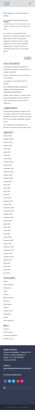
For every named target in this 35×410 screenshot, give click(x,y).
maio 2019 (7, 270)
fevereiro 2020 (8, 240)
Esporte (6, 294)
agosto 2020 (8, 221)
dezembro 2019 (9, 247)
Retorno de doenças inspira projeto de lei (17, 127)
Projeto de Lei (8, 311)
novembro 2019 (9, 250)
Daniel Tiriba (9, 24)
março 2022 (7, 159)
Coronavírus (8, 288)
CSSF (5, 291)
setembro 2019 (8, 257)
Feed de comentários (11, 335)
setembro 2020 (8, 217)
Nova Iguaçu (8, 304)
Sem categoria (8, 320)
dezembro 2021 (9, 168)
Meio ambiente (8, 298)
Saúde (6, 317)
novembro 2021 (9, 172)
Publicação (7, 314)
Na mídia (6, 301)
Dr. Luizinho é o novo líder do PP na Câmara (16, 21)
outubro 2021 (8, 175)
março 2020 (7, 237)
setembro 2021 (8, 178)
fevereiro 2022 (8, 162)
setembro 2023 (8, 139)
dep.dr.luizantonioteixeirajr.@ (13, 368)
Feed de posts (8, 332)
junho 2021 (7, 188)
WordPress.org (9, 339)
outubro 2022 (8, 142)
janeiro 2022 (8, 165)
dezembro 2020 (9, 208)
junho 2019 (7, 266)
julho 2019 (7, 263)
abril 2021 (7, 194)
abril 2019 (7, 273)
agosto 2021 (8, 181)
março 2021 (7, 198)
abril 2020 (7, 234)
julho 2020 (7, 224)
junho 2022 (7, 152)
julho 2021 (7, 185)
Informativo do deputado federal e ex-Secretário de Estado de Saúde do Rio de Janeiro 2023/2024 (17, 69)
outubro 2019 (8, 253)
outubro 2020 (8, 214)
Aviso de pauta (8, 284)
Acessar (6, 329)
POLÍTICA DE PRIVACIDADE (12, 375)
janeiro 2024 (8, 136)
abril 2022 (7, 155)
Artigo (6, 281)
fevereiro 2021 (8, 201)
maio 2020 (7, 230)
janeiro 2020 (8, 243)
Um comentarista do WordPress (14, 125)
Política (6, 307)
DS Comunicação (23, 407)
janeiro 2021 (8, 204)
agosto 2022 (8, 145)
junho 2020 (7, 227)
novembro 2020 (9, 211)
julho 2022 (7, 149)
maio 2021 (7, 191)
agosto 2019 (8, 260)
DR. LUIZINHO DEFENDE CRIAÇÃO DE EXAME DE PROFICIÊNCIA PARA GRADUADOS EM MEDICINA (16, 89)
